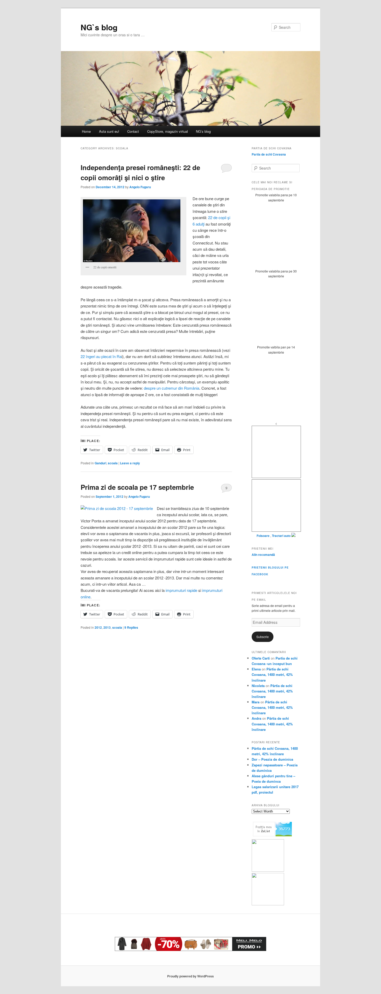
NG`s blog (99, 27)
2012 (98, 627)
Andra (256, 718)
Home (86, 131)
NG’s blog (203, 131)
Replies (131, 627)
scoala (113, 463)
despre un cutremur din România (171, 388)
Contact (133, 131)
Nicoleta (258, 685)
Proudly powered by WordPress (190, 976)
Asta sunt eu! (109, 131)
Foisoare (263, 535)
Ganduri (100, 463)
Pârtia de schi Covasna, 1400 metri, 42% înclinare (272, 674)
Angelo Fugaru (140, 187)
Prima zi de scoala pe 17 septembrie (137, 487)
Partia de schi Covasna (269, 154)
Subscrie (262, 636)
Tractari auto (281, 535)
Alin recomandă (263, 554)
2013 (107, 627)
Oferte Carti (261, 658)
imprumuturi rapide (181, 590)
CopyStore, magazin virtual (167, 131)
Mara (255, 701)
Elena (256, 669)
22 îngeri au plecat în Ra (101, 356)
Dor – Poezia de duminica (272, 759)
